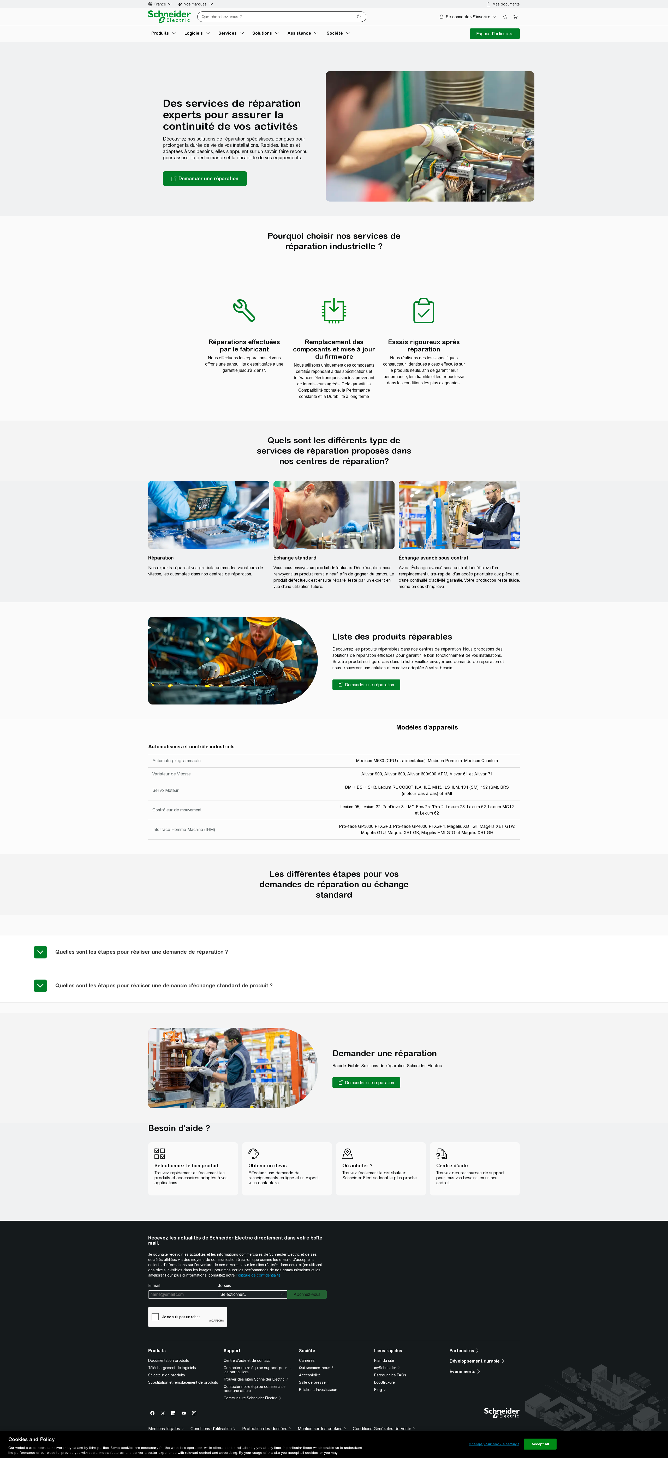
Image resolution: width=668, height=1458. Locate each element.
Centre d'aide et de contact (247, 1360)
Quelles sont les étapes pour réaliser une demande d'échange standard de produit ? (164, 985)
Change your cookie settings (494, 1444)
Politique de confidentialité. (258, 1275)
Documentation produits (168, 1360)
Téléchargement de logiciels (172, 1368)
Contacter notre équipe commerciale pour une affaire (254, 1388)
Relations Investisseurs (318, 1390)
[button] (366, 684)
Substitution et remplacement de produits (183, 1382)
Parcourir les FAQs (390, 1375)
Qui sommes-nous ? (316, 1368)
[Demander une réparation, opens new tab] (205, 178)
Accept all (540, 1444)
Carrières (307, 1360)
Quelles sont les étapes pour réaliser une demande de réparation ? (141, 952)
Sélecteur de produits (166, 1375)
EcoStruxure (384, 1382)
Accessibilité (310, 1375)
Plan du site (384, 1360)
